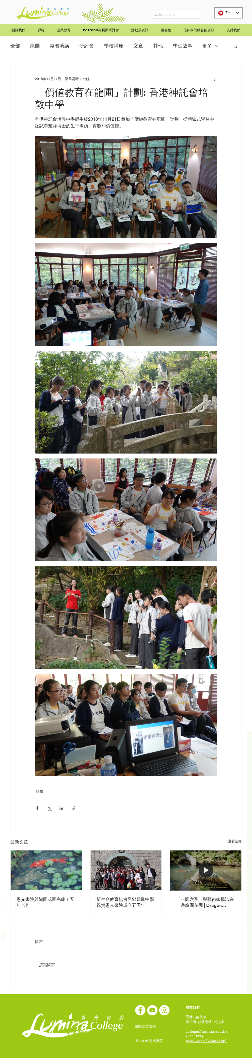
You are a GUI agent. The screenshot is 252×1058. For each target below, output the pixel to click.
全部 (15, 46)
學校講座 (114, 46)
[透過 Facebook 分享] (37, 808)
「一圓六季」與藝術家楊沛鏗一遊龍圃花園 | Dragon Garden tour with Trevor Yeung (205, 902)
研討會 (86, 46)
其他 (158, 46)
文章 (138, 46)
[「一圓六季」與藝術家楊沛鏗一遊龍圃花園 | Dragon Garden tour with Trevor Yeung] (205, 870)
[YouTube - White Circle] (152, 1010)
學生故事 (182, 46)
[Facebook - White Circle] (140, 1010)
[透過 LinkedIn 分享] (61, 808)
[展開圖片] (126, 187)
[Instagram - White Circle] (164, 1010)
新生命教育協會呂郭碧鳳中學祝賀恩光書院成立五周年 (125, 902)
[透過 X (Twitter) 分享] (49, 808)
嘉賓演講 (59, 46)
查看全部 (235, 841)
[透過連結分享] (73, 808)
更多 (207, 46)
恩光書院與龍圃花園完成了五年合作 (45, 902)
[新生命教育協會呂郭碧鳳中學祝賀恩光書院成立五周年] (126, 870)
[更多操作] (214, 79)
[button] (235, 46)
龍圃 (35, 46)
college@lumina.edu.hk (207, 1031)
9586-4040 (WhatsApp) (206, 1041)
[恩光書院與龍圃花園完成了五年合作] (46, 870)
